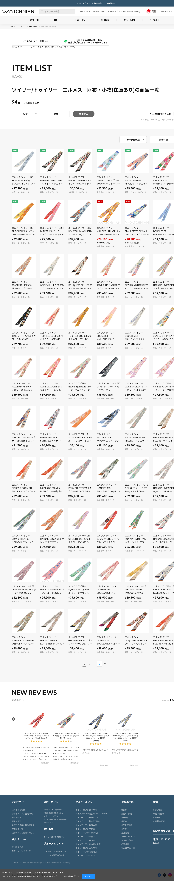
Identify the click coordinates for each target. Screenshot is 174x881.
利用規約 (47, 809)
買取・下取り (85, 11)
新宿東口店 (126, 817)
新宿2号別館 (158, 813)
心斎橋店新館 (159, 821)
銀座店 (124, 809)
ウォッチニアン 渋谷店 (85, 836)
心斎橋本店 (158, 817)
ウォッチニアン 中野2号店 (86, 832)
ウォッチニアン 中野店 (85, 828)
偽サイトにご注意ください (23, 832)
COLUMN (129, 20)
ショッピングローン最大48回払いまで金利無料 (94, 3)
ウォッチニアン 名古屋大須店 (87, 844)
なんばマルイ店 (128, 847)
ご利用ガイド (19, 802)
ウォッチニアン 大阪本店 (86, 847)
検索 (41, 11)
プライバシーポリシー (52, 816)
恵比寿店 (125, 832)
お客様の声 (112, 11)
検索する (83, 113)
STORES (154, 20)
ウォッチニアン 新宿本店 (86, 825)
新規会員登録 (17, 847)
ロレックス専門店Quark (54, 855)
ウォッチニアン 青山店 (85, 840)
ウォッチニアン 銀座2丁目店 (87, 817)
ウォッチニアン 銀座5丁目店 (87, 821)
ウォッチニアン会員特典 (22, 813)
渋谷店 (124, 828)
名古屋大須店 (127, 840)
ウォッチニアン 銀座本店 (86, 809)
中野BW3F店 (126, 825)
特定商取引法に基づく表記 (53, 813)
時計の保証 (16, 817)
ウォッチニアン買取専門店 (55, 851)
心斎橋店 (125, 844)
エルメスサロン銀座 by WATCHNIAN (91, 813)
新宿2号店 (157, 809)
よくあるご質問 (18, 809)
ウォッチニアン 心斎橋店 (86, 851)
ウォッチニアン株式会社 (54, 836)
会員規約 (58, 809)
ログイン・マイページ (21, 851)
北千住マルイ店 (128, 836)
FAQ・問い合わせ (99, 11)
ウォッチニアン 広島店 (85, 855)
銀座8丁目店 (126, 813)
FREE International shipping (129, 11)
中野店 (124, 821)
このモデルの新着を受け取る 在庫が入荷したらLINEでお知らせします (88, 41)
